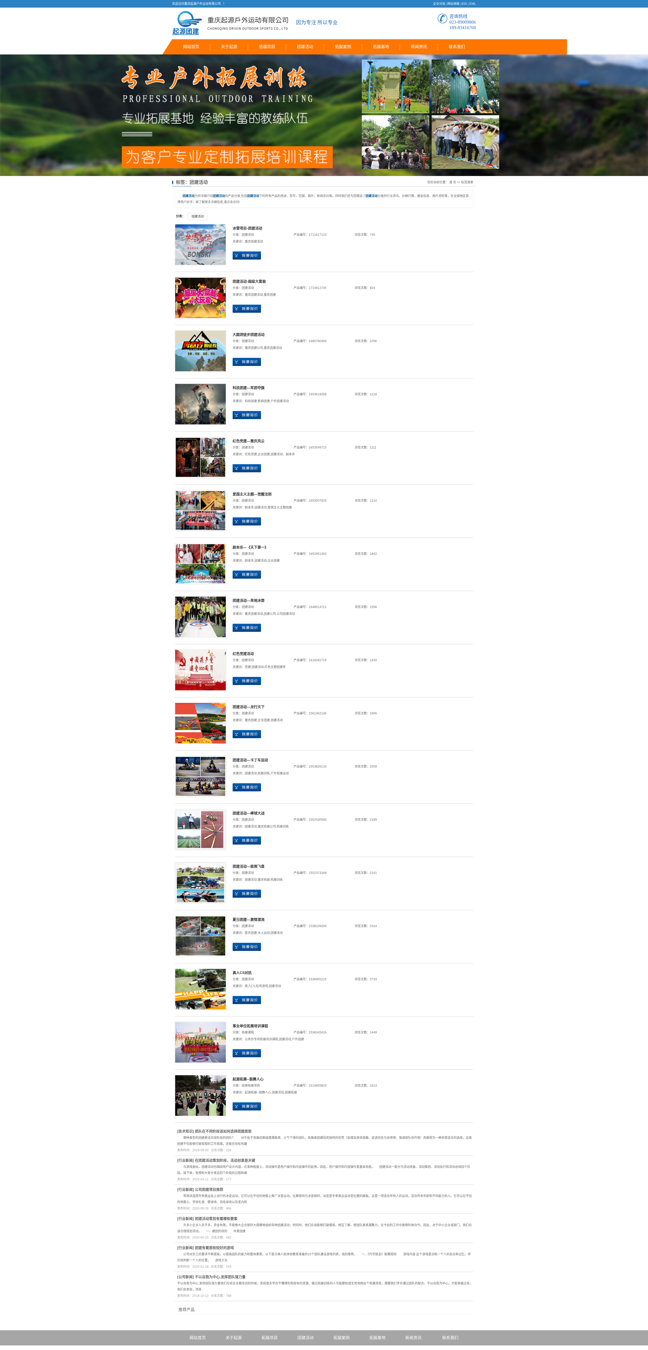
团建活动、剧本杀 (283, 454)
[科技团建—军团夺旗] (200, 404)
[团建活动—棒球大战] (200, 829)
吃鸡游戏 (262, 986)
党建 (248, 667)
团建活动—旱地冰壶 (249, 600)
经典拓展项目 (251, 1085)
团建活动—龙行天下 (249, 707)
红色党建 (251, 454)
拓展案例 (343, 47)
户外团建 (298, 1039)
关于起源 (229, 47)
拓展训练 (264, 773)
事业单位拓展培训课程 (250, 1026)
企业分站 (439, 4)
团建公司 (270, 614)
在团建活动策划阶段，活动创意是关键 (225, 1160)
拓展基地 (381, 47)
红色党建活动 (243, 654)
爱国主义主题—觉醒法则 (252, 494)
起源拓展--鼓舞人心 (248, 1079)
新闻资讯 (419, 47)
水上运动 (264, 933)
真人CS (250, 986)
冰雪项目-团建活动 (247, 228)
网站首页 (191, 47)
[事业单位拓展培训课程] (200, 1042)
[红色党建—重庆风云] (200, 457)
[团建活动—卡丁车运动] (200, 776)
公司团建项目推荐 (209, 1189)
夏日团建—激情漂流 (249, 919)
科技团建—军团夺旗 (249, 388)
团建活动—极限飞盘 (249, 866)
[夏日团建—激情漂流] (200, 936)
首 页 (452, 182)
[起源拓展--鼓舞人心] (200, 1095)
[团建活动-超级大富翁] (200, 298)
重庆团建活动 (254, 241)
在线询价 (247, 255)
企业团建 (264, 454)
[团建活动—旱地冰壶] (200, 617)
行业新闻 (185, 1160)
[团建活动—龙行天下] (200, 723)
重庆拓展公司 (267, 826)
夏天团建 (251, 933)
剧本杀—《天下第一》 (250, 547)
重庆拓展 (264, 880)
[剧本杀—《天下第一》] (200, 563)
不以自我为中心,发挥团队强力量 (220, 1277)
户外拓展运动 (280, 773)
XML (472, 4)
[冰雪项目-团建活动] (200, 244)
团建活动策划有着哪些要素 (216, 1219)
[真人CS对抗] (200, 989)
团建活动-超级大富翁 (249, 281)
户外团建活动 (280, 401)
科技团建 (251, 401)
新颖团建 (264, 401)
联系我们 (457, 47)
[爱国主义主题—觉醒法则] (200, 510)
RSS (464, 4)
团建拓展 (291, 1092)
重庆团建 (270, 295)
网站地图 (453, 4)
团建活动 (305, 47)
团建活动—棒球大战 (249, 813)
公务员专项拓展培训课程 (261, 1039)
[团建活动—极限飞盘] (200, 883)
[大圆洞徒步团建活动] (200, 351)
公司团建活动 (286, 614)
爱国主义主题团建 (280, 507)
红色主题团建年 (275, 667)
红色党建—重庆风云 (249, 441)
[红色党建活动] (200, 670)
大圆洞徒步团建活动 (249, 334)
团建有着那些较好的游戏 (214, 1248)
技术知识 (185, 1131)
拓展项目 (267, 47)
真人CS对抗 (242, 973)
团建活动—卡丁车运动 (250, 760)
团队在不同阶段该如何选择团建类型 (223, 1131)
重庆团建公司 (254, 348)
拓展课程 (248, 1032)
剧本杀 (249, 507)
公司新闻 (185, 1277)
